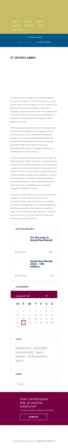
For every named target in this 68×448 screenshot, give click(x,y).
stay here (19, 361)
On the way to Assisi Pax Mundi (41, 239)
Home (19, 42)
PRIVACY (51, 441)
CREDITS (41, 441)
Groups (29, 25)
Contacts (17, 29)
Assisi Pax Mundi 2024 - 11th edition (41, 264)
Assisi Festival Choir (23, 348)
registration (20, 356)
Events (39, 21)
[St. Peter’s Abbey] (34, 76)
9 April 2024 (20, 275)
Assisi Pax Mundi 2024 (24, 352)
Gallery (17, 25)
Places (27, 21)
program (39, 352)
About (16, 21)
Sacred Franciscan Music (37, 356)
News (41, 25)
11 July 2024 (20, 252)
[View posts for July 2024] (46, 296)
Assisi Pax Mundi (40, 348)
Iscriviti (33, 417)
